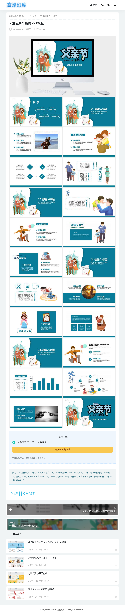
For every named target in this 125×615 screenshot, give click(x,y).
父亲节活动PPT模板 (37, 573)
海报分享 (30, 493)
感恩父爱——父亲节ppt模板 (41, 589)
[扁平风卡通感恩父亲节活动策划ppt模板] (16, 546)
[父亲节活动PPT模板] (16, 577)
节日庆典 (44, 16)
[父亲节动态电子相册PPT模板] (16, 562)
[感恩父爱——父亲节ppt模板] (16, 593)
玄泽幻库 (61, 610)
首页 (23, 16)
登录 (95, 5)
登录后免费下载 (62, 450)
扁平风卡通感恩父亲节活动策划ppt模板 (47, 542)
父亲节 (54, 16)
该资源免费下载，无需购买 (32, 442)
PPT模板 (32, 16)
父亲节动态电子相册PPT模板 (42, 558)
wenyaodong (18, 29)
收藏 (15, 493)
